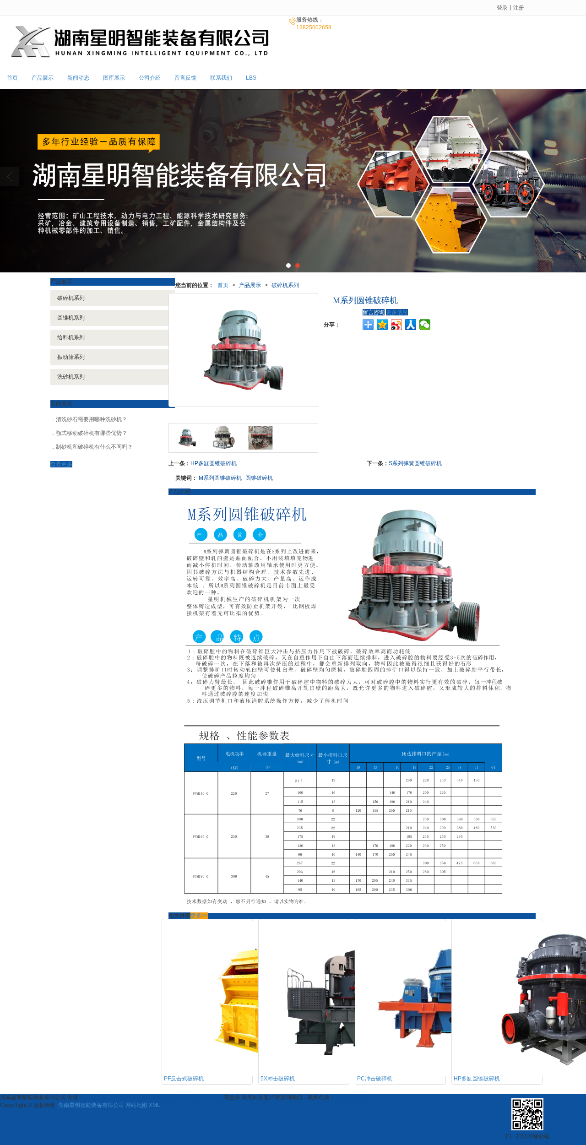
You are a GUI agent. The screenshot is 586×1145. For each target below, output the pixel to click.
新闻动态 (78, 78)
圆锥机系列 (71, 318)
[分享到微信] (425, 324)
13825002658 (352, 1097)
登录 (502, 8)
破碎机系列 (285, 285)
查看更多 (61, 464)
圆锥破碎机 (259, 478)
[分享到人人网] (411, 324)
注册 (518, 8)
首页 (12, 78)
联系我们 (221, 78)
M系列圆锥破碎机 (220, 478)
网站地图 (136, 1105)
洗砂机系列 (71, 377)
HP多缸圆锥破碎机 (213, 463)
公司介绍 (150, 78)
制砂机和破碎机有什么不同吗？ (94, 447)
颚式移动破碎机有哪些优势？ (91, 433)
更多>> (199, 915)
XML (154, 1105)
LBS (251, 78)
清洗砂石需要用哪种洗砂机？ (91, 419)
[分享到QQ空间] (382, 324)
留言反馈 (185, 78)
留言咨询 (374, 312)
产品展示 (43, 78)
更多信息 (397, 312)
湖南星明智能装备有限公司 (91, 1105)
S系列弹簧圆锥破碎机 (415, 463)
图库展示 (114, 78)
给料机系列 (71, 337)
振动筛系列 (71, 357)
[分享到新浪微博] (396, 324)
